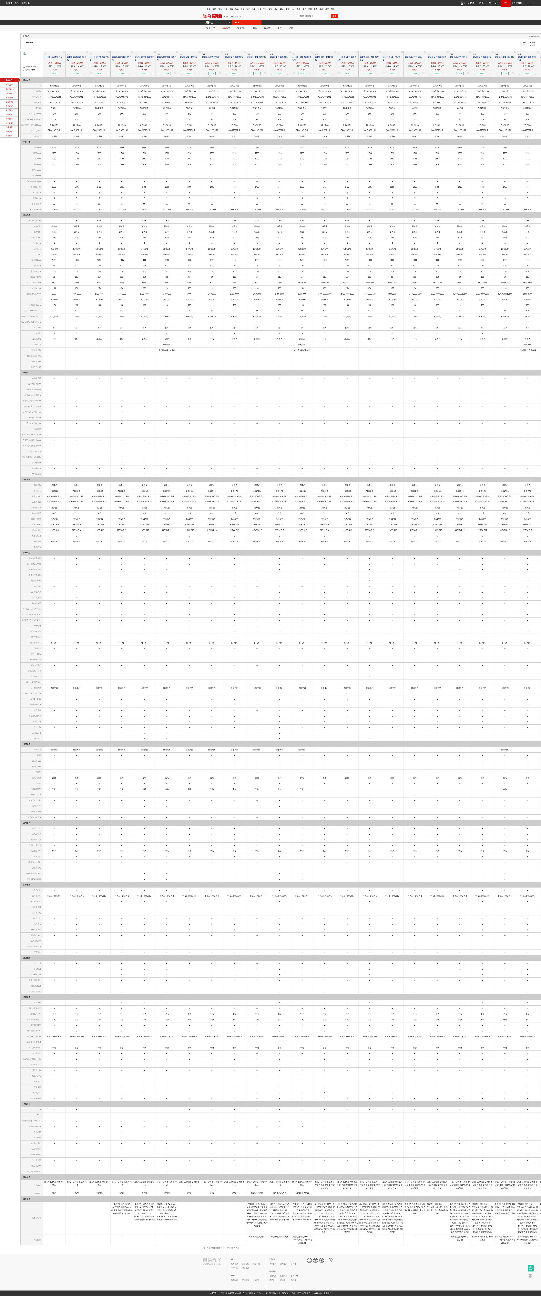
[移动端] (463, 3)
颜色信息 (9, 131)
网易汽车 (212, 16)
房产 (304, 9)
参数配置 (226, 28)
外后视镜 (9, 110)
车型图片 (241, 28)
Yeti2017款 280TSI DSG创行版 (121, 57)
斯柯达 (233, 17)
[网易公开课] (472, 3)
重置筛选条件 (534, 36)
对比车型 (531, 1268)
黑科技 (293, 1280)
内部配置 (9, 115)
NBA (220, 9)
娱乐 (225, 9)
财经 (242, 9)
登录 (506, 3)
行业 (233, 1275)
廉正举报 (327, 1293)
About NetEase (241, 1293)
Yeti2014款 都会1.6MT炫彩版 (391, 57)
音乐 (231, 9)
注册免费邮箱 (517, 3)
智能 (270, 9)
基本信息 (9, 80)
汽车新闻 (234, 1280)
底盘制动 (9, 98)
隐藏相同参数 (30, 70)
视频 (291, 28)
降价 (255, 28)
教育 (315, 9)
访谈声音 (256, 1280)
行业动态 (245, 1280)
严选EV (283, 1280)
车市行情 (234, 1268)
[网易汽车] (212, 1261)
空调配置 (9, 119)
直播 (287, 9)
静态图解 (294, 1276)
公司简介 (251, 1293)
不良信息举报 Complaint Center (310, 1293)
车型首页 (210, 28)
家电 (276, 9)
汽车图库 (283, 1264)
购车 (233, 1259)
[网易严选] (482, 3)
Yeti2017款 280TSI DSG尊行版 (144, 57)
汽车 (253, 9)
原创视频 (272, 1276)
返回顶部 (531, 1276)
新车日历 (245, 1264)
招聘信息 (268, 1293)
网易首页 (9, 3)
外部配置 (9, 106)
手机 (265, 9)
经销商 (267, 28)
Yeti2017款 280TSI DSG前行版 (76, 57)
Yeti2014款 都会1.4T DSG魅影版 (369, 57)
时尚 (282, 9)
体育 (214, 9)
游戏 (237, 9)
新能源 (9, 93)
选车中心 (272, 1264)
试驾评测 (256, 1264)
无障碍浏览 (26, 3)
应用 (16, 3)
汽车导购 (245, 1268)
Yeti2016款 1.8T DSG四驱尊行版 (301, 57)
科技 (259, 9)
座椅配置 (9, 123)
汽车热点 (283, 1276)
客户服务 (276, 1293)
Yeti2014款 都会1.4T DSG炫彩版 (347, 57)
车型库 (226, 17)
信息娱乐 (9, 127)
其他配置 (9, 136)
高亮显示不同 (30, 67)
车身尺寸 (9, 85)
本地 (321, 9)
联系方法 (260, 1293)
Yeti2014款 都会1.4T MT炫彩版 (324, 57)
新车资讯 (234, 1264)
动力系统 (9, 89)
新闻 (208, 9)
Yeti (240, 17)
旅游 (299, 9)
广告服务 (293, 1293)
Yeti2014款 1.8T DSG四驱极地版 (527, 57)
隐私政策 (285, 1293)
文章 (280, 28)
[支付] (490, 3)
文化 (293, 9)
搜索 (334, 16)
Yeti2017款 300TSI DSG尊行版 (166, 57)
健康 (327, 9)
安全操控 (9, 102)
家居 (310, 9)
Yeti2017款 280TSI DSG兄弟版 (99, 57)
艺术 (332, 9)
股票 (248, 9)
